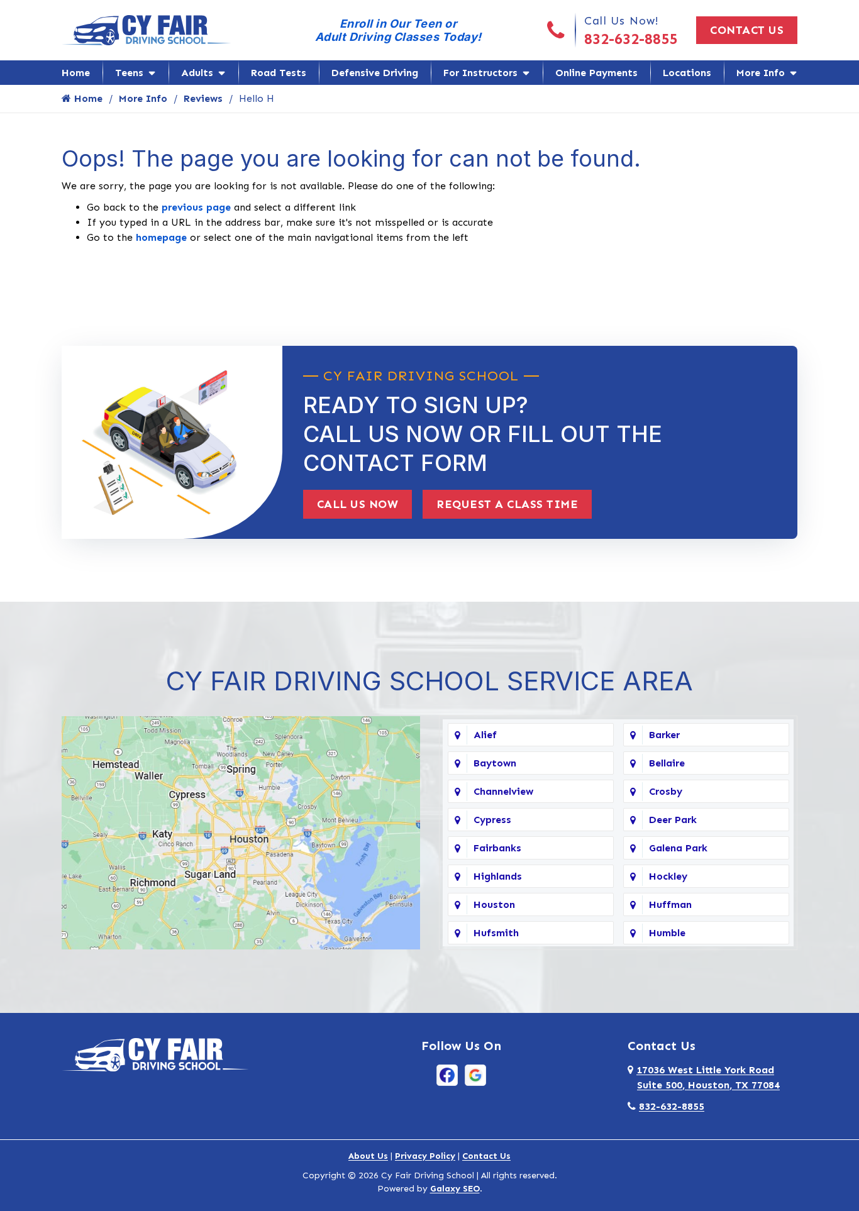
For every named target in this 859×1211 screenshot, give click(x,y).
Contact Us (747, 30)
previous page (196, 207)
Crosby (665, 791)
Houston (494, 904)
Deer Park (673, 820)
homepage (161, 237)
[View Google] (475, 1074)
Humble (667, 933)
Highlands (498, 876)
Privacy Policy (425, 1156)
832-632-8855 (630, 39)
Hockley (668, 876)
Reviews (203, 98)
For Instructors (480, 73)
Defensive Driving (374, 73)
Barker (664, 735)
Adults (197, 73)
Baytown (495, 763)
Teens (129, 73)
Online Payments (596, 73)
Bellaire (667, 763)
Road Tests (278, 73)
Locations (687, 73)
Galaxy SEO (455, 1188)
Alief (485, 735)
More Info (760, 73)
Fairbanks (497, 848)
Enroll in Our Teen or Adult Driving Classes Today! (398, 30)
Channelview (503, 791)
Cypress (492, 820)
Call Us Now (358, 504)
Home (76, 73)
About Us (368, 1156)
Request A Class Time (507, 504)
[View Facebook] (447, 1074)
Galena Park (678, 848)
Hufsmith (496, 933)
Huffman (670, 904)
